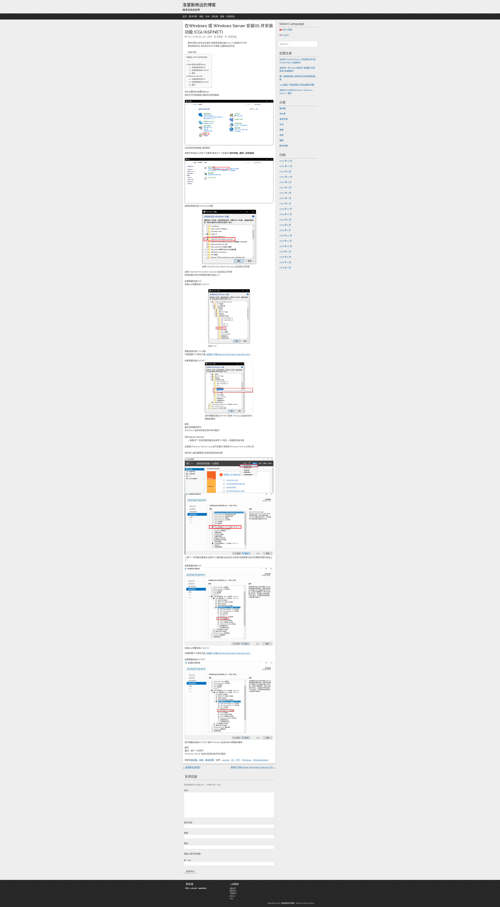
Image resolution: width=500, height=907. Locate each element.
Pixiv (231, 898)
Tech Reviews (309, 903)
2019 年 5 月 (285, 225)
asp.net (225, 760)
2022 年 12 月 (285, 161)
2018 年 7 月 (285, 251)
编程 (201, 16)
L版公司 (233, 888)
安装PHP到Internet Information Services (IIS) (253, 767)
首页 (185, 16)
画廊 (222, 16)
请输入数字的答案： (193, 854)
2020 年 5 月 (285, 182)
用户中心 (233, 891)
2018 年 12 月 (285, 235)
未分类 (282, 114)
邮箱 (186, 833)
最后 (193, 73)
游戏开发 (283, 119)
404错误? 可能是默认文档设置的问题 (296, 85)
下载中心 (233, 893)
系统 (207, 16)
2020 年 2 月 (285, 198)
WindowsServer (260, 760)
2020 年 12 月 (285, 177)
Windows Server (195, 76)
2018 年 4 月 (285, 262)
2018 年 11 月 (285, 241)
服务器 (215, 16)
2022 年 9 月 (285, 171)
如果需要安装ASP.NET (200, 70)
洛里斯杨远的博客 (199, 4)
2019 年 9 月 (285, 219)
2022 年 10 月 (285, 166)
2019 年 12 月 (285, 209)
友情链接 (230, 16)
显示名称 (188, 822)
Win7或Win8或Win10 (197, 64)
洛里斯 (220, 36)
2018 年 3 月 (285, 267)
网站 (186, 843)
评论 (186, 790)
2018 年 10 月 (285, 246)
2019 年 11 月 (285, 214)
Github (232, 896)
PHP (238, 760)
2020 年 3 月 (285, 193)
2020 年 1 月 (285, 203)
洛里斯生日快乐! (191, 767)
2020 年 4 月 (285, 187)
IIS (232, 760)
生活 (281, 124)
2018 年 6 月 (285, 257)
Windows (246, 760)
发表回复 (232, 36)
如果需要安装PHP (198, 67)
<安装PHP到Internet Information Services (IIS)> (227, 354)
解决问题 (193, 16)
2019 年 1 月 (285, 230)
